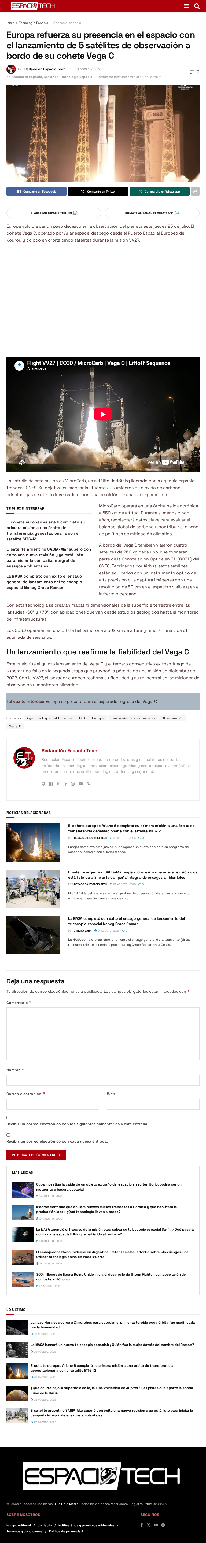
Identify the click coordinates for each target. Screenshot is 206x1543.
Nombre (15, 1069)
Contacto (45, 1525)
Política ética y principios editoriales (86, 1525)
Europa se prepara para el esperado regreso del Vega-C (101, 701)
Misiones (51, 77)
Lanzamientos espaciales (133, 718)
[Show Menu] (186, 6)
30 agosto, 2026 (44, 1334)
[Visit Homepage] (33, 6)
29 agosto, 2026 (44, 1351)
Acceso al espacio (67, 23)
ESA (82, 718)
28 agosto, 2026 (124, 838)
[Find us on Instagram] (163, 1525)
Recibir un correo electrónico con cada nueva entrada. (57, 1141)
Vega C (15, 726)
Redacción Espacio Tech (44, 69)
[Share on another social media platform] (195, 191)
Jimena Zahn (83, 930)
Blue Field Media (66, 1504)
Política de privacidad (66, 1531)
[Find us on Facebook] (142, 1525)
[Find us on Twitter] (148, 1525)
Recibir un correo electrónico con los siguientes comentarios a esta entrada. (77, 1123)
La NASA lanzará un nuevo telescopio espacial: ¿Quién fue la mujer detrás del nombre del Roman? (112, 1344)
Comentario (19, 1002)
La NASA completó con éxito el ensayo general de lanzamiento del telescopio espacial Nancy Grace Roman (44, 582)
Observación (173, 718)
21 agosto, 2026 (108, 930)
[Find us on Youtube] (156, 1525)
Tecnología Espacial (34, 23)
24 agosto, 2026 (50, 1196)
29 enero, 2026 (87, 69)
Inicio (10, 23)
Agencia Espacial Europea (50, 718)
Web (111, 1093)
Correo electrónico (25, 1093)
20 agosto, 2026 (50, 1241)
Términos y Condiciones (24, 1531)
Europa (98, 718)
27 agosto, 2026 (124, 884)
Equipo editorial (18, 1525)
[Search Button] (197, 6)
